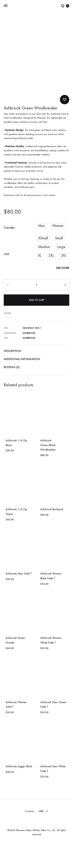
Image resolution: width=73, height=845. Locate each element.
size (6, 254)
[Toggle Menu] (5, 6)
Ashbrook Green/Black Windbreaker (48, 445)
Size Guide (62, 268)
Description (12, 351)
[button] (41, 225)
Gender (9, 227)
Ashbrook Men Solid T (19, 573)
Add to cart (36, 300)
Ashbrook (28, 333)
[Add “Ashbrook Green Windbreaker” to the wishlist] (64, 99)
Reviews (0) (12, 367)
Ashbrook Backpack (51, 509)
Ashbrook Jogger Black (19, 766)
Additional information (22, 359)
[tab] (36, 351)
